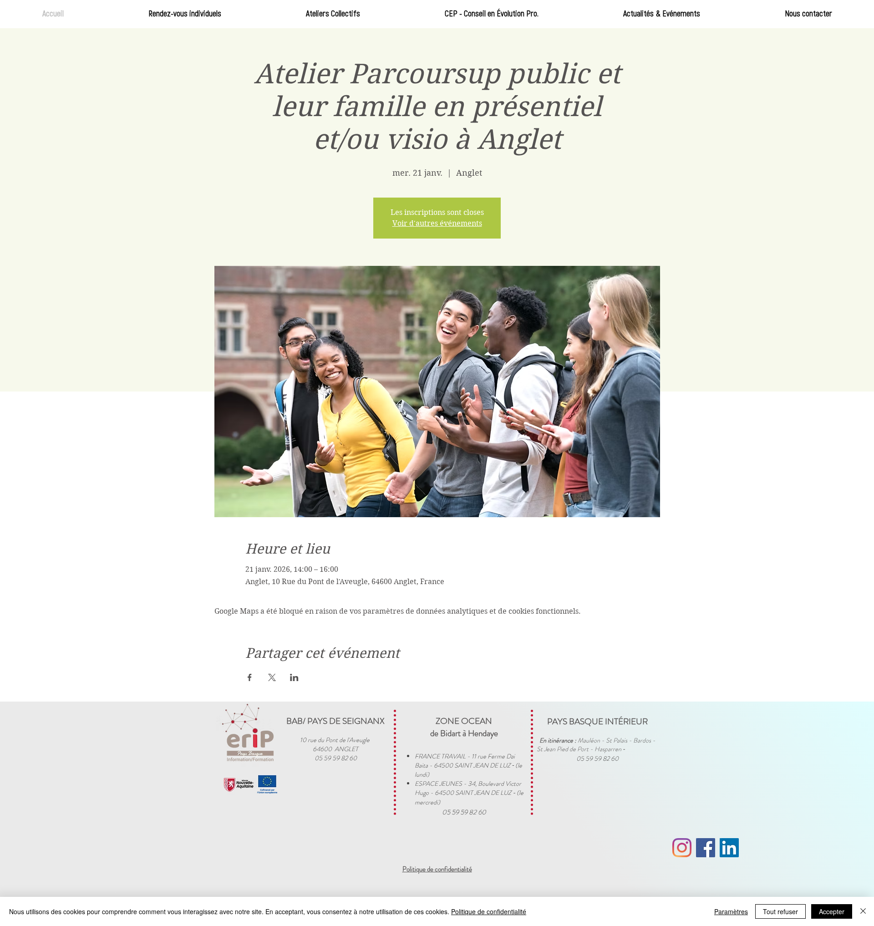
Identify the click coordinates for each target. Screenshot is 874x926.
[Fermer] (863, 911)
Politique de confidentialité (488, 911)
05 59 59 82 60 (464, 812)
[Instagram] (681, 847)
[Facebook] (705, 847)
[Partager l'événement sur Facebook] (249, 677)
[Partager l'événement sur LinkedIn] (294, 677)
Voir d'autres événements (437, 223)
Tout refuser (780, 911)
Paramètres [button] (731, 911)
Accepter (831, 911)
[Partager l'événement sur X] (272, 677)
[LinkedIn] (729, 847)
